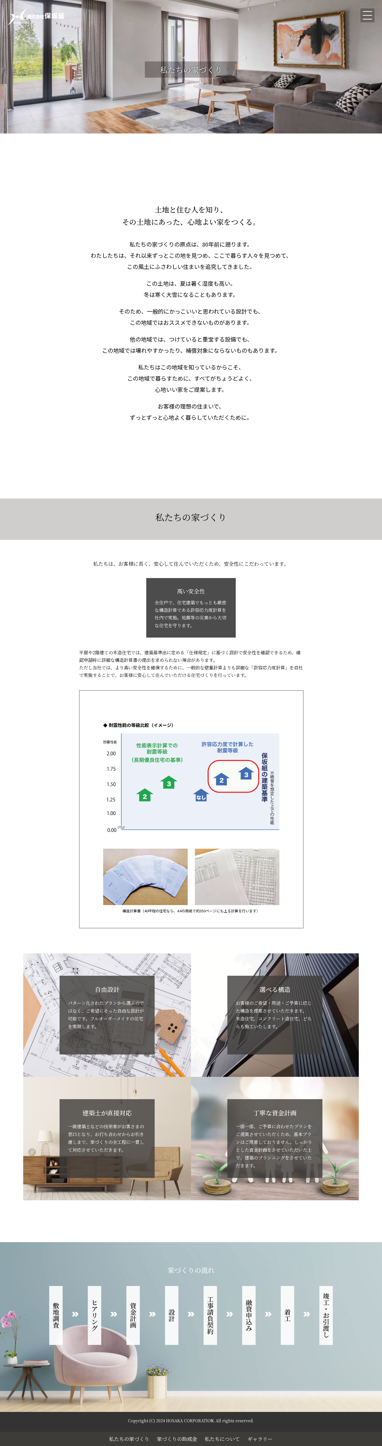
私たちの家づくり (129, 1438)
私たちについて (222, 1438)
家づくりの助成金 (177, 1438)
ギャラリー (260, 1438)
